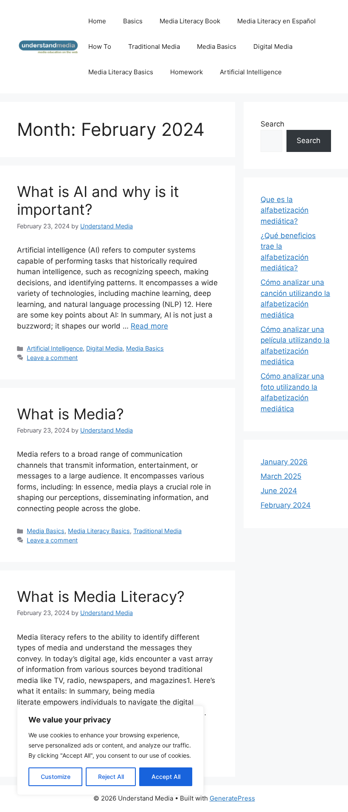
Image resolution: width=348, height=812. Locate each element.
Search (272, 124)
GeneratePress (232, 798)
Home (97, 21)
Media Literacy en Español (276, 21)
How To (99, 46)
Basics (133, 21)
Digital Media (272, 46)
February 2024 (286, 505)
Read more (149, 326)
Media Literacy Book (190, 21)
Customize (55, 776)
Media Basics (216, 46)
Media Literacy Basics (120, 72)
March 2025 (281, 476)
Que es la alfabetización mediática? (285, 210)
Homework (186, 72)
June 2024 (279, 490)
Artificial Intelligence (251, 72)
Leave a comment (52, 357)
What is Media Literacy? (101, 596)
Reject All (111, 776)
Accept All (166, 776)
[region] (110, 750)
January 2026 (284, 462)
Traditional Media (154, 46)
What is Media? (70, 414)
